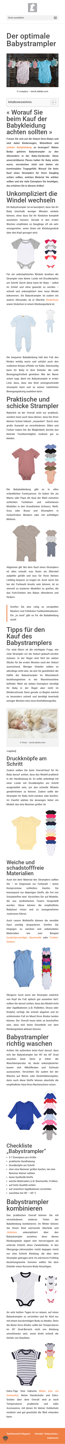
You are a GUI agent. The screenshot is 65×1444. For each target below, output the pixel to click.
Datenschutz (51, 1433)
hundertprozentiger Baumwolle (23, 937)
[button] (5, 1438)
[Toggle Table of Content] (52, 102)
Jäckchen (11, 1232)
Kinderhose (52, 299)
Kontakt (39, 1433)
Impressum (52, 1438)
